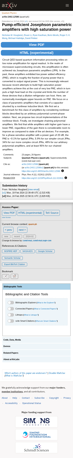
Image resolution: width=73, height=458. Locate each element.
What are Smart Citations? (46, 321)
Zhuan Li (28, 35)
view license (6, 217)
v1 (26, 21)
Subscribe (39, 397)
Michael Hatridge (16, 38)
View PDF (36, 45)
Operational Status (31, 403)
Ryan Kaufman (40, 35)
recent (17, 236)
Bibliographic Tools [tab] (13, 287)
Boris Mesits (53, 35)
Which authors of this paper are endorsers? (26, 373)
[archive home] (9, 5)
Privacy (67, 397)
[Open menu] (67, 5)
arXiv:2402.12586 (30, 164)
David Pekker (31, 38)
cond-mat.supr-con (42, 240)
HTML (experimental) (36, 53)
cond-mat (27, 240)
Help (14, 397)
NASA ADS (28, 251)
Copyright (54, 397)
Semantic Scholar (12, 258)
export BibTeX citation (14, 264)
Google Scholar (45, 251)
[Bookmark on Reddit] (14, 276)
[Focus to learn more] (62, 171)
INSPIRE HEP (10, 251)
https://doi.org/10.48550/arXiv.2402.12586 (41, 171)
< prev (8, 229)
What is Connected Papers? (45, 309)
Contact (26, 397)
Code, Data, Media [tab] (12, 340)
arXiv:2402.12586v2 (34, 167)
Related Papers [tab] (10, 353)
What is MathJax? (14, 375)
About (5, 397)
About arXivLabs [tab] (11, 359)
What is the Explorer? (46, 303)
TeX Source (51, 212)
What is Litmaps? (31, 315)
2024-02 (30, 236)
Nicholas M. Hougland (12, 35)
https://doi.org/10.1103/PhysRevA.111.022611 (42, 178)
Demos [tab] (6, 346)
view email (33, 189)
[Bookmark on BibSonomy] (5, 276)
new (6, 236)
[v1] (4, 192)
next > (22, 229)
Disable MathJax (57, 373)
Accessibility (11, 403)
